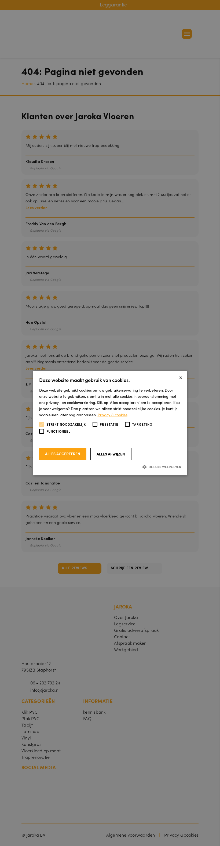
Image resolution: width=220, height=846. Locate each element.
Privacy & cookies (112, 414)
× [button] (181, 377)
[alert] (110, 423)
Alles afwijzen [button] (111, 454)
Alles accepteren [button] (62, 453)
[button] (110, 466)
